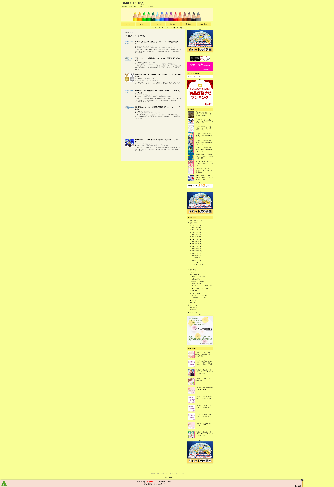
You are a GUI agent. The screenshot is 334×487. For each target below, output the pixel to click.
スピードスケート (146, 80)
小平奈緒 (154, 80)
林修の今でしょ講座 (197, 276)
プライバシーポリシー (162, 473)
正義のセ (195, 257)
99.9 (194, 262)
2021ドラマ (195, 234)
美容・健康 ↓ (188, 24)
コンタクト (182, 473)
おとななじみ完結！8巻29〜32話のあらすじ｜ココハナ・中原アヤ (204, 163)
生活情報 (192, 309)
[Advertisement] (153, 129)
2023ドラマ (195, 229)
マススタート (160, 113)
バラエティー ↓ (143, 24)
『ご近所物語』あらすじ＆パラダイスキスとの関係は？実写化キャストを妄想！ (204, 120)
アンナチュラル (197, 264)
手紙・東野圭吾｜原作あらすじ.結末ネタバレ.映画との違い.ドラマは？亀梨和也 (204, 113)
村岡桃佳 (164, 64)
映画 (191, 272)
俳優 (193, 290)
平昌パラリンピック (150, 46)
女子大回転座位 (171, 64)
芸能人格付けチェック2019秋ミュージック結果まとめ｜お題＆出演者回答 (204, 156)
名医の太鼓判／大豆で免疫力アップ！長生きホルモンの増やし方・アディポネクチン (204, 177)
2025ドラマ (195, 225)
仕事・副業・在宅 (195, 220)
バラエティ (195, 283)
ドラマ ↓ (158, 24)
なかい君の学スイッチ (199, 288)
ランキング (195, 300)
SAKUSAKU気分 (133, 3)
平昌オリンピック (149, 78)
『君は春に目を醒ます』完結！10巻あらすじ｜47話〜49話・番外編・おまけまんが (204, 128)
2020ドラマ (195, 236)
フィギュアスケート (142, 96)
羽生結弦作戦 (167, 96)
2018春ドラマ (195, 255)
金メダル (139, 47)
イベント (192, 312)
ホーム (128, 24)
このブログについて (173, 473)
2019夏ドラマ (195, 243)
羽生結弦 (150, 96)
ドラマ (192, 223)
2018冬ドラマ (195, 260)
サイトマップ (152, 473)
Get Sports (161, 96)
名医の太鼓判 (195, 279)
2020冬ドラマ (195, 239)
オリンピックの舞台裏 (147, 145)
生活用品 (192, 307)
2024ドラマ (195, 227)
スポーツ (194, 293)
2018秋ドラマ (195, 251)
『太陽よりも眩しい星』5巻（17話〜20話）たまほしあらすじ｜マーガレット (204, 142)
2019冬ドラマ (195, 248)
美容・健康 (193, 274)
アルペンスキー (157, 64)
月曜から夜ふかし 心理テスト (201, 285)
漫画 (191, 270)
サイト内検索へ (204, 24)
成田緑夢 (162, 47)
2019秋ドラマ (195, 241)
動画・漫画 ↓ (173, 24)
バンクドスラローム (171, 47)
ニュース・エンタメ (159, 95)
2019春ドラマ (195, 246)
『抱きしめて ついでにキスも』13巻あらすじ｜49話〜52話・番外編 (204, 170)
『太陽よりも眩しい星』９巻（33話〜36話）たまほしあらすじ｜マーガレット (204, 135)
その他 (193, 267)
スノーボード (145, 47)
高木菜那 (144, 113)
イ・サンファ (160, 80)
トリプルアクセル (163, 145)
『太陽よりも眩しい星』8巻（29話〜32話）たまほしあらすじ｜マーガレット (204, 149)
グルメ (192, 302)
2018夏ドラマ (195, 253)
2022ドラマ (195, 232)
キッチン (192, 305)
